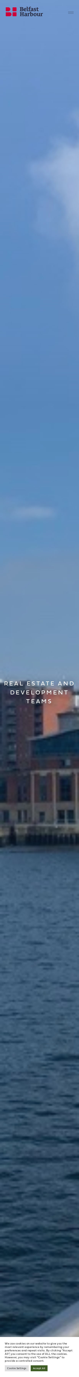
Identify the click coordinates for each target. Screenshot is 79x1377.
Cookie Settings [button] (16, 1368)
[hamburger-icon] (71, 12)
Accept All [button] (39, 1368)
